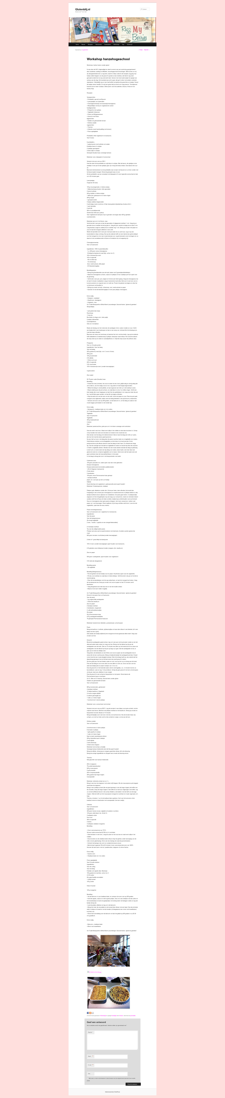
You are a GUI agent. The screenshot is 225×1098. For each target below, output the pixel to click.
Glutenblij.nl (82, 9)
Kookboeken (107, 44)
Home (77, 44)
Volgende (147, 50)
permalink (133, 1015)
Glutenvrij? (129, 44)
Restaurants (99, 44)
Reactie (90, 1032)
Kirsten (121, 1015)
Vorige (140, 50)
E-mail (90, 1065)
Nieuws (83, 44)
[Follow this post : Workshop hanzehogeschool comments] (90, 1013)
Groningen (114, 1015)
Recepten (90, 44)
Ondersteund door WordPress (112, 1092)
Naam (90, 1056)
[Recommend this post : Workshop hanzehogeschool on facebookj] (88, 1013)
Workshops (116, 44)
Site (89, 1073)
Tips (123, 44)
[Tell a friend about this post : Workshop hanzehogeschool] (93, 1013)
